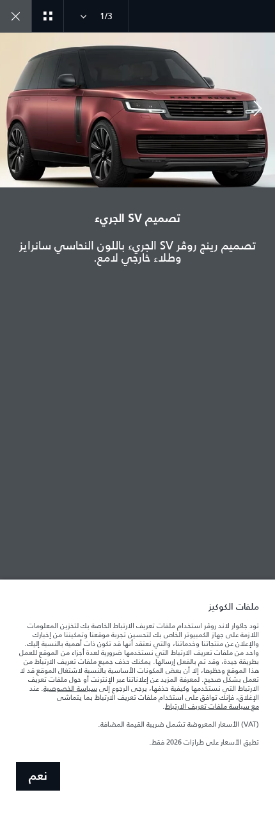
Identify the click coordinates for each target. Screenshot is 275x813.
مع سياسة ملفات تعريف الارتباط (212, 706)
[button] (258, 110)
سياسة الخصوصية (70, 688)
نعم (38, 776)
